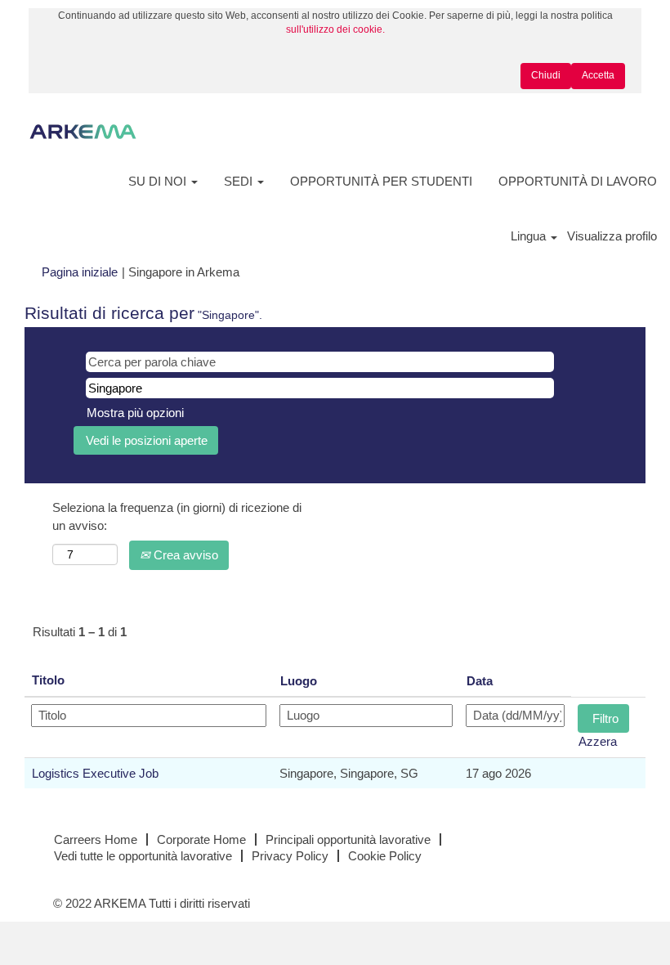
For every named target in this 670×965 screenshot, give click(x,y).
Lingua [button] (530, 236)
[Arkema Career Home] (83, 132)
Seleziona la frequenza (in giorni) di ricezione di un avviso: (177, 516)
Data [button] (480, 681)
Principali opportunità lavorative (348, 839)
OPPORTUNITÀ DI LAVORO (577, 181)
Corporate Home (201, 839)
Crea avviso (184, 555)
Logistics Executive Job (95, 773)
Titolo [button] (48, 680)
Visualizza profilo (612, 236)
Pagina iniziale (80, 272)
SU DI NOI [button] (159, 181)
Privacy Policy (290, 856)
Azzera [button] (597, 741)
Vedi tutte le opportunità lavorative (143, 856)
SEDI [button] (240, 181)
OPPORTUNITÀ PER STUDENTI (381, 181)
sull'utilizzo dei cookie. (335, 29)
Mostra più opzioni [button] (135, 413)
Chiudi (546, 75)
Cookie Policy (385, 856)
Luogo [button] (298, 681)
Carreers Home (95, 839)
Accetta (598, 75)
